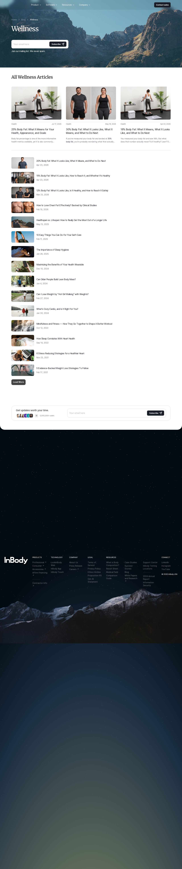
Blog (23, 19)
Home (14, 19)
